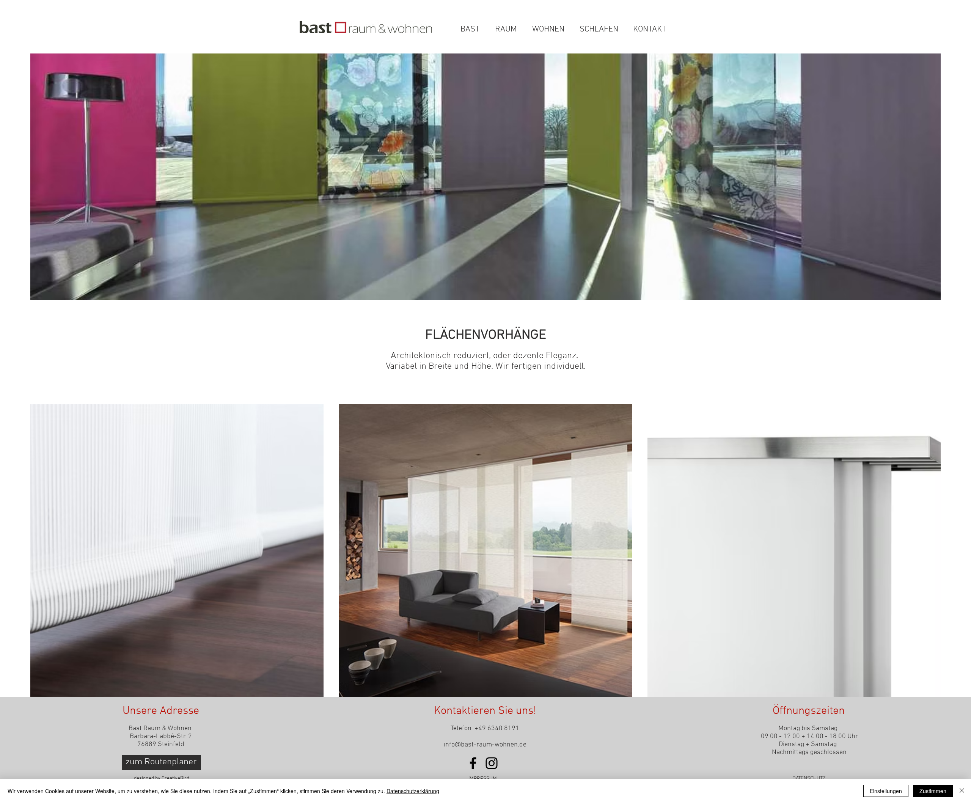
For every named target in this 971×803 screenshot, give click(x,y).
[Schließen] (961, 791)
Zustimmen (932, 791)
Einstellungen (886, 791)
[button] (664, 13)
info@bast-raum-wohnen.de (485, 745)
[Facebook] (473, 763)
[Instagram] (492, 763)
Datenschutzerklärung (413, 791)
